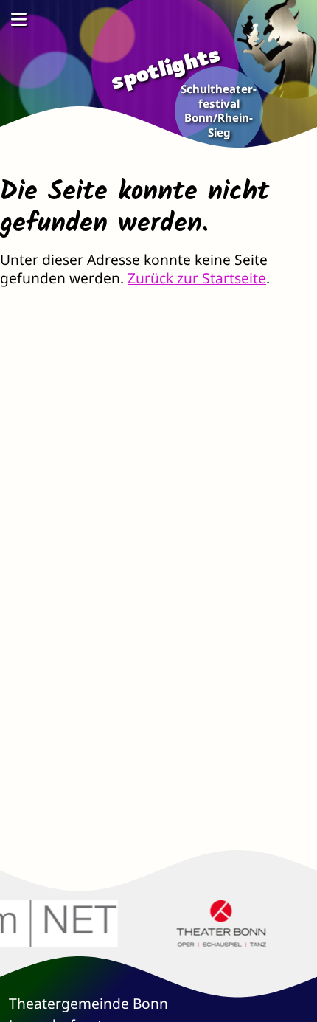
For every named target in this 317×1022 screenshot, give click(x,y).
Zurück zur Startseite (197, 278)
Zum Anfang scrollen (295, 1000)
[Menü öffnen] (18, 18)
